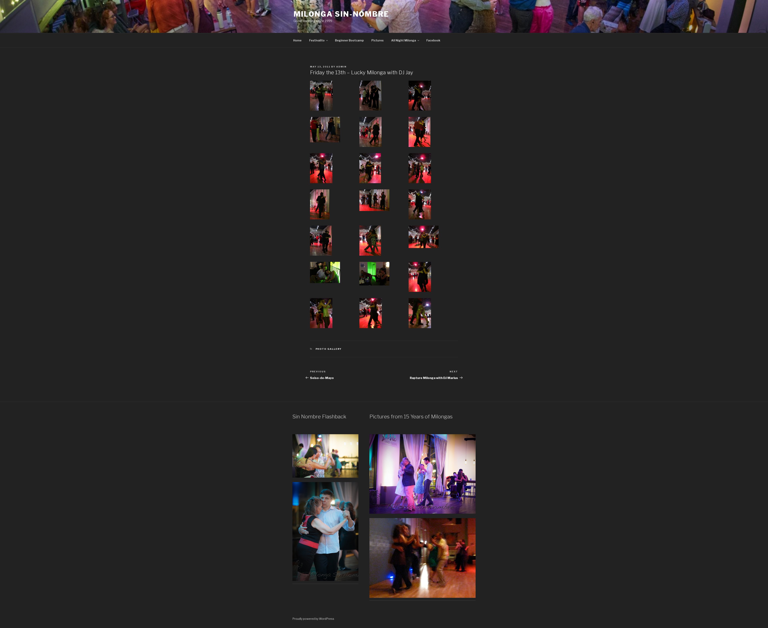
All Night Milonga (403, 40)
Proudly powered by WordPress (313, 618)
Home (297, 40)
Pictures (377, 40)
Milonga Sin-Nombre (341, 14)
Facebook (433, 40)
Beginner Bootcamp (349, 40)
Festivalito (317, 40)
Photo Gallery (329, 349)
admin (341, 66)
